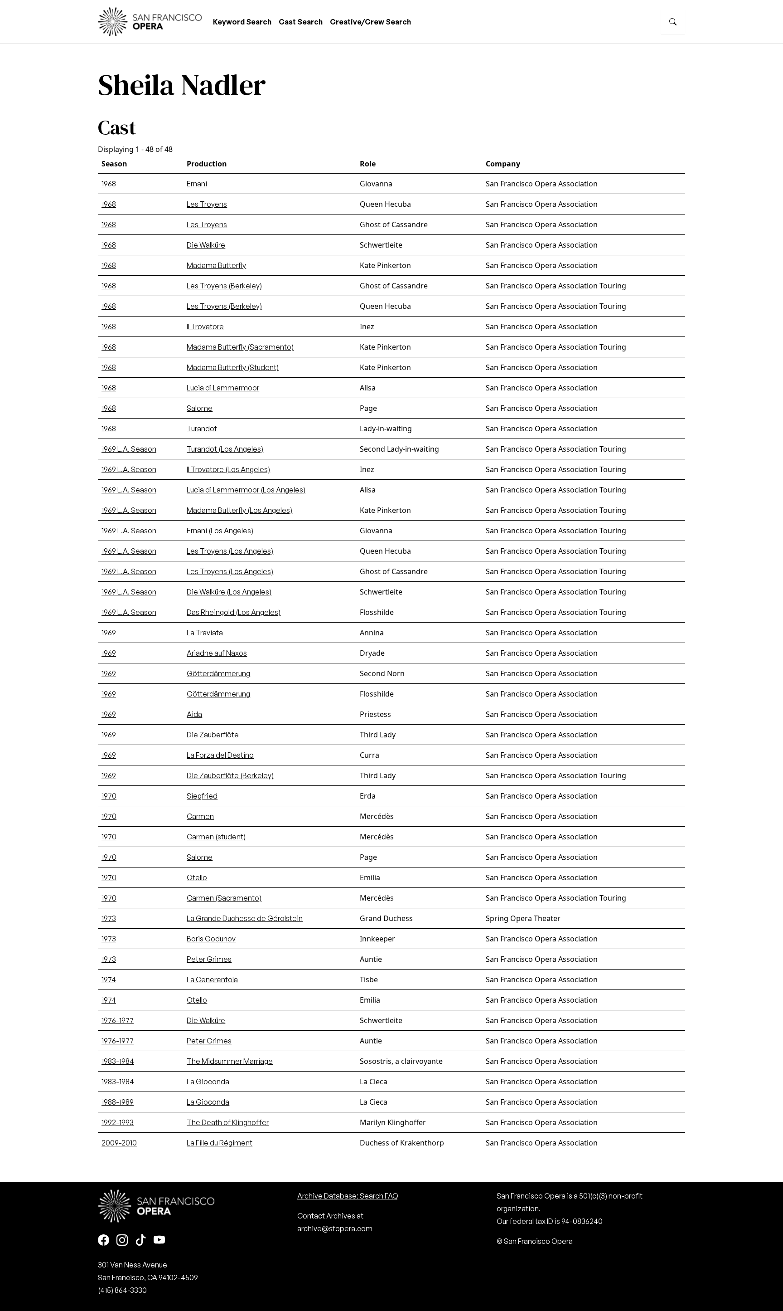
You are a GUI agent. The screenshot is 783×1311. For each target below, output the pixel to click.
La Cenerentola (212, 979)
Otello (197, 877)
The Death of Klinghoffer (228, 1122)
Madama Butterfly (216, 265)
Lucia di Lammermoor (223, 387)
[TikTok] (140, 1240)
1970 (109, 795)
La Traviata (205, 632)
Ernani (197, 183)
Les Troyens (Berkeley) (224, 285)
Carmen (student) (216, 836)
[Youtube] (159, 1240)
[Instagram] (122, 1240)
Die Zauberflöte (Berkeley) (230, 775)
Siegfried (202, 795)
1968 (109, 183)
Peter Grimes (209, 959)
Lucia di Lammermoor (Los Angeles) (246, 489)
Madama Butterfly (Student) (233, 367)
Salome (200, 408)
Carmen (200, 816)
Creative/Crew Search (370, 21)
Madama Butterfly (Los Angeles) (239, 510)
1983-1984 (118, 1061)
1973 (109, 918)
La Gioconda (208, 1081)
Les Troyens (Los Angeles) (230, 551)
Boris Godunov (211, 938)
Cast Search (301, 21)
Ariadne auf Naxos (217, 653)
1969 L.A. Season (129, 448)
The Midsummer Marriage (230, 1061)
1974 (109, 979)
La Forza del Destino (220, 755)
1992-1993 (118, 1122)
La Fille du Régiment (219, 1142)
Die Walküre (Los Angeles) (229, 591)
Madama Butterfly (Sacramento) (240, 346)
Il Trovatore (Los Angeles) (228, 469)
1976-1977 (118, 1020)
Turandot (202, 428)
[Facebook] (103, 1240)
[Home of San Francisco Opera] (150, 21)
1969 (109, 632)
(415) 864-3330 (122, 1290)
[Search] (673, 22)
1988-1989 (118, 1101)
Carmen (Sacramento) (224, 897)
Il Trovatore (205, 326)
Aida (194, 714)
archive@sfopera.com (334, 1228)
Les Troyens (207, 204)
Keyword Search (242, 21)
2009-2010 (119, 1142)
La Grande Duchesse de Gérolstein (245, 918)
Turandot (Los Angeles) (225, 448)
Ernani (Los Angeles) (220, 530)
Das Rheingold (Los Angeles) (233, 612)
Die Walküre (206, 244)
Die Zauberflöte (213, 734)
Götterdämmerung (218, 673)
